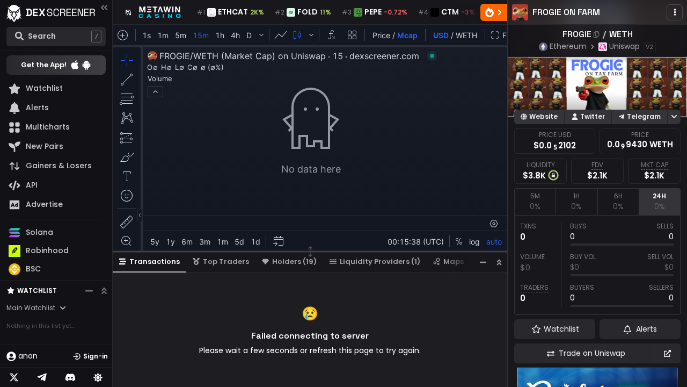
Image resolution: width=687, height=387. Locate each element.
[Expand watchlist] (104, 291)
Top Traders (226, 261)
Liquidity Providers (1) (380, 261)
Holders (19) (294, 261)
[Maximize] (499, 262)
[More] (675, 12)
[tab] (535, 201)
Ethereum (568, 46)
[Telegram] (42, 377)
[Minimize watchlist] (89, 291)
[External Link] (667, 353)
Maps (453, 261)
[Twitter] (14, 377)
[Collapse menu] (104, 7)
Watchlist (37, 290)
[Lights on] (98, 377)
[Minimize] (483, 262)
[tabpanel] (597, 265)
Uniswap (624, 46)
